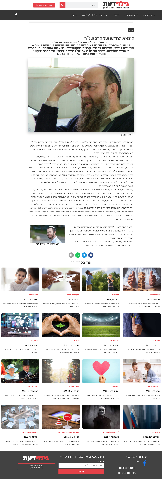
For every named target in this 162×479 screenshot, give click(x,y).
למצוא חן (156, 340)
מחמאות (115, 386)
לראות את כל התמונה (111, 432)
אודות (74, 15)
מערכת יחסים (73, 386)
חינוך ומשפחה (132, 15)
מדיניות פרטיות (127, 472)
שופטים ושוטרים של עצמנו (68, 432)
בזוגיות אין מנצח (153, 386)
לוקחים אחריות (73, 294)
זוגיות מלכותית (32, 386)
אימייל (100, 461)
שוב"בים (115, 294)
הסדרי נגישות (127, 467)
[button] (90, 255)
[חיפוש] (62, 5)
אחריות (76, 340)
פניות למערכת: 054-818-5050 (36, 466)
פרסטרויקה (155, 432)
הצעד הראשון (154, 294)
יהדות (116, 15)
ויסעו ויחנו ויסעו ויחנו (30, 432)
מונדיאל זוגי (114, 340)
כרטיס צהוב (33, 294)
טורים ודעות (150, 15)
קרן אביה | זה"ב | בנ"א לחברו (94, 15)
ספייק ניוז (34, 340)
